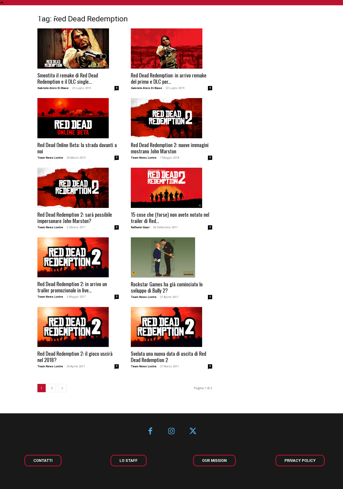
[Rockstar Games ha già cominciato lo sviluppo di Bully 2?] (171, 257)
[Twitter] (193, 431)
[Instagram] (171, 431)
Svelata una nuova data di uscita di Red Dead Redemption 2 (168, 356)
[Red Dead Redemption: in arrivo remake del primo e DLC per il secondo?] (171, 48)
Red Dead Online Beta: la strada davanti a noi (77, 148)
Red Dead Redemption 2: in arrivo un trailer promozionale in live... (72, 287)
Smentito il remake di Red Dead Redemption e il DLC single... (67, 78)
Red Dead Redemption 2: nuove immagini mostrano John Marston (170, 148)
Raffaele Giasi (140, 227)
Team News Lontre (50, 157)
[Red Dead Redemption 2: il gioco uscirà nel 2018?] (78, 327)
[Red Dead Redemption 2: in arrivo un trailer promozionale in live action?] (78, 257)
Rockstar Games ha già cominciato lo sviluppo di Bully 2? (167, 287)
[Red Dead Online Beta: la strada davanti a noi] (78, 118)
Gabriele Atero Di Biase (53, 88)
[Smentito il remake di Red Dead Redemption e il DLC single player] (78, 48)
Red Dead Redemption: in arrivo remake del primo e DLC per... (168, 78)
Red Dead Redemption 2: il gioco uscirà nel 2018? (74, 356)
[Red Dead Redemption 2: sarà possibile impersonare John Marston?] (78, 188)
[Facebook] (150, 431)
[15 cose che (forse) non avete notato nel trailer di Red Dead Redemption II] (171, 188)
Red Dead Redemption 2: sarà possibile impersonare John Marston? (74, 217)
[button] (324, 15)
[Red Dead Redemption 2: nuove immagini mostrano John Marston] (171, 118)
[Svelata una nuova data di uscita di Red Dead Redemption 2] (171, 327)
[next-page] (62, 388)
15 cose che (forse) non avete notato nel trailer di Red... (170, 217)
